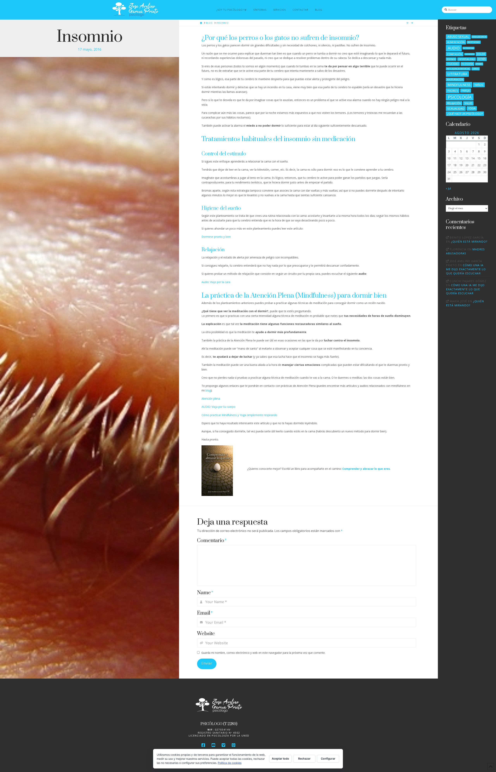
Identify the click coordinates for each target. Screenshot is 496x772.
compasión (454, 54)
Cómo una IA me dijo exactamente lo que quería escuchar (466, 269)
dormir (451, 59)
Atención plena (211, 398)
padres (452, 90)
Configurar (328, 758)
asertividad (474, 42)
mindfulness (459, 84)
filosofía (467, 63)
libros (475, 68)
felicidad (453, 64)
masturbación (455, 79)
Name (205, 593)
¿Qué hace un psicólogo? (465, 114)
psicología (459, 97)
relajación (454, 103)
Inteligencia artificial (458, 68)
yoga (471, 108)
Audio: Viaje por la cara (216, 282)
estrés (482, 58)
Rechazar (304, 758)
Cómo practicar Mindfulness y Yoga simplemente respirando (239, 415)
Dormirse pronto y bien (216, 236)
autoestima (468, 48)
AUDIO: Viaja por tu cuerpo (218, 406)
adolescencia (479, 36)
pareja (466, 90)
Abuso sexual (458, 37)
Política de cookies (229, 762)
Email (205, 613)
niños (478, 85)
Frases (479, 64)
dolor (481, 53)
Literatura (457, 74)
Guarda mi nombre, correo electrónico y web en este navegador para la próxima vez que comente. (263, 653)
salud (468, 103)
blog (208, 390)
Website (206, 633)
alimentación (456, 42)
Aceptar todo (280, 758)
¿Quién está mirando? (469, 241)
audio (454, 48)
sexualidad (455, 108)
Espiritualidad (466, 59)
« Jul (448, 188)
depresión (469, 54)
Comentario (212, 540)
